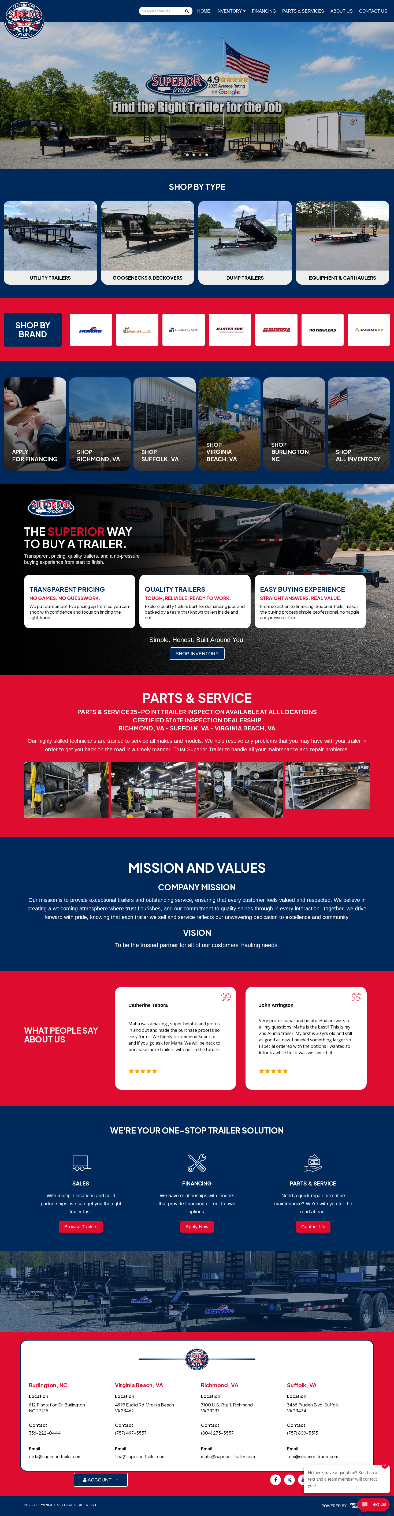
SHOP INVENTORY (197, 653)
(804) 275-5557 (217, 1433)
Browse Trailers (81, 1226)
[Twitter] (289, 1479)
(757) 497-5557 (131, 1433)
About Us (341, 11)
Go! (186, 11)
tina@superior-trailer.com (140, 1456)
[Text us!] (373, 1505)
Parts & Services (303, 11)
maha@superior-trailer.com (228, 1456)
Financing (264, 11)
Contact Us (373, 11)
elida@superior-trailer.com (55, 1456)
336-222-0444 (45, 1433)
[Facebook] (275, 1479)
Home (203, 11)
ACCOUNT (101, 1480)
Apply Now (197, 1226)
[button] (187, 154)
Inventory (230, 11)
